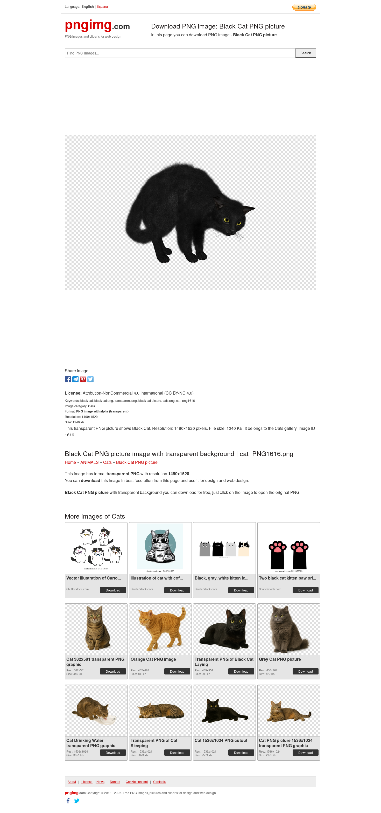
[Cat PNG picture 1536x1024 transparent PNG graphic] (289, 710)
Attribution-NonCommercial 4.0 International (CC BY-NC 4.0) (138, 393)
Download (113, 590)
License (87, 781)
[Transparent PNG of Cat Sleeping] (160, 710)
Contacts (159, 781)
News (100, 781)
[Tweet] (90, 379)
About (72, 781)
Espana (102, 6)
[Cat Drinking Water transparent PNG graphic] (96, 710)
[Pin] (83, 379)
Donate (115, 781)
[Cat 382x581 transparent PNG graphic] (96, 629)
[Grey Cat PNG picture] (288, 629)
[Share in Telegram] (75, 379)
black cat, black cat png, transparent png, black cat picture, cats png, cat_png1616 (137, 400)
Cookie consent (137, 781)
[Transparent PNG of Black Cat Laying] (224, 629)
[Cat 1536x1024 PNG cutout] (224, 710)
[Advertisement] (190, 98)
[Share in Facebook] (68, 379)
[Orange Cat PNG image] (160, 629)
